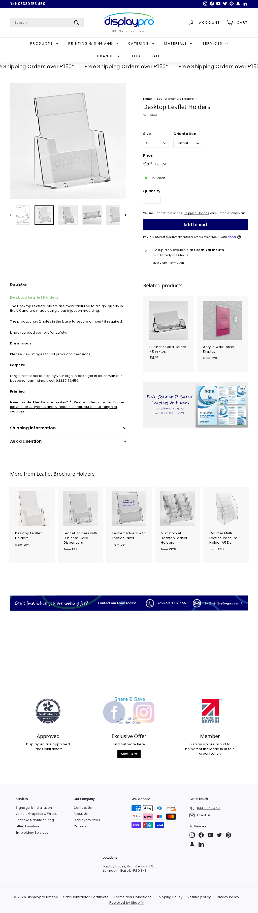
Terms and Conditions (133, 897)
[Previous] (13, 215)
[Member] (210, 711)
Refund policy (199, 897)
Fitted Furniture (27, 826)
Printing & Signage (91, 43)
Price (148, 155)
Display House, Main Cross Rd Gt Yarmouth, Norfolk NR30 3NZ (129, 868)
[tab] (18, 286)
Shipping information (33, 428)
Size (147, 133)
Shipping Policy (169, 897)
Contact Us (83, 807)
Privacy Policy (227, 897)
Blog (135, 56)
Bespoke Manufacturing (35, 820)
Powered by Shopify (126, 902)
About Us (81, 814)
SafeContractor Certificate (86, 897)
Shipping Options (196, 213)
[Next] (123, 215)
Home (147, 99)
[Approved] (48, 711)
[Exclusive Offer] (129, 711)
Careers (80, 826)
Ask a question (26, 441)
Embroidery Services (32, 832)
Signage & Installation (34, 807)
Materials (176, 43)
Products (42, 43)
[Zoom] (68, 141)
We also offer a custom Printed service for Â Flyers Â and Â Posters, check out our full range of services (67, 407)
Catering (139, 43)
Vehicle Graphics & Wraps (37, 814)
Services (213, 43)
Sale (155, 56)
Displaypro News (87, 820)
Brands (106, 56)
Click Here (129, 754)
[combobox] (47, 22)
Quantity (151, 191)
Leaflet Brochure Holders (175, 99)
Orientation (184, 133)
